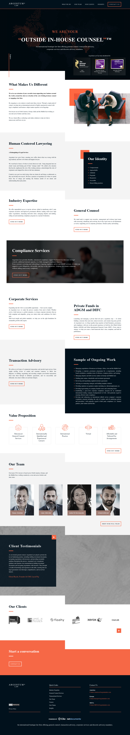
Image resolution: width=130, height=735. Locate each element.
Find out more (16, 222)
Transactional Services (55, 696)
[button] (78, 4)
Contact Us (114, 4)
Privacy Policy (12, 709)
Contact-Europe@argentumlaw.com (100, 698)
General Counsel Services (56, 693)
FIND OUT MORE (21, 275)
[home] (17, 4)
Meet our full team (111, 524)
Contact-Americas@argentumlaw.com (100, 692)
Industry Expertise (54, 690)
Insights (101, 4)
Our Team (52, 699)
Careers (51, 702)
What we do (66, 4)
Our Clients (89, 4)
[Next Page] (54, 537)
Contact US (15, 664)
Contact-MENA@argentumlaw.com (100, 705)
